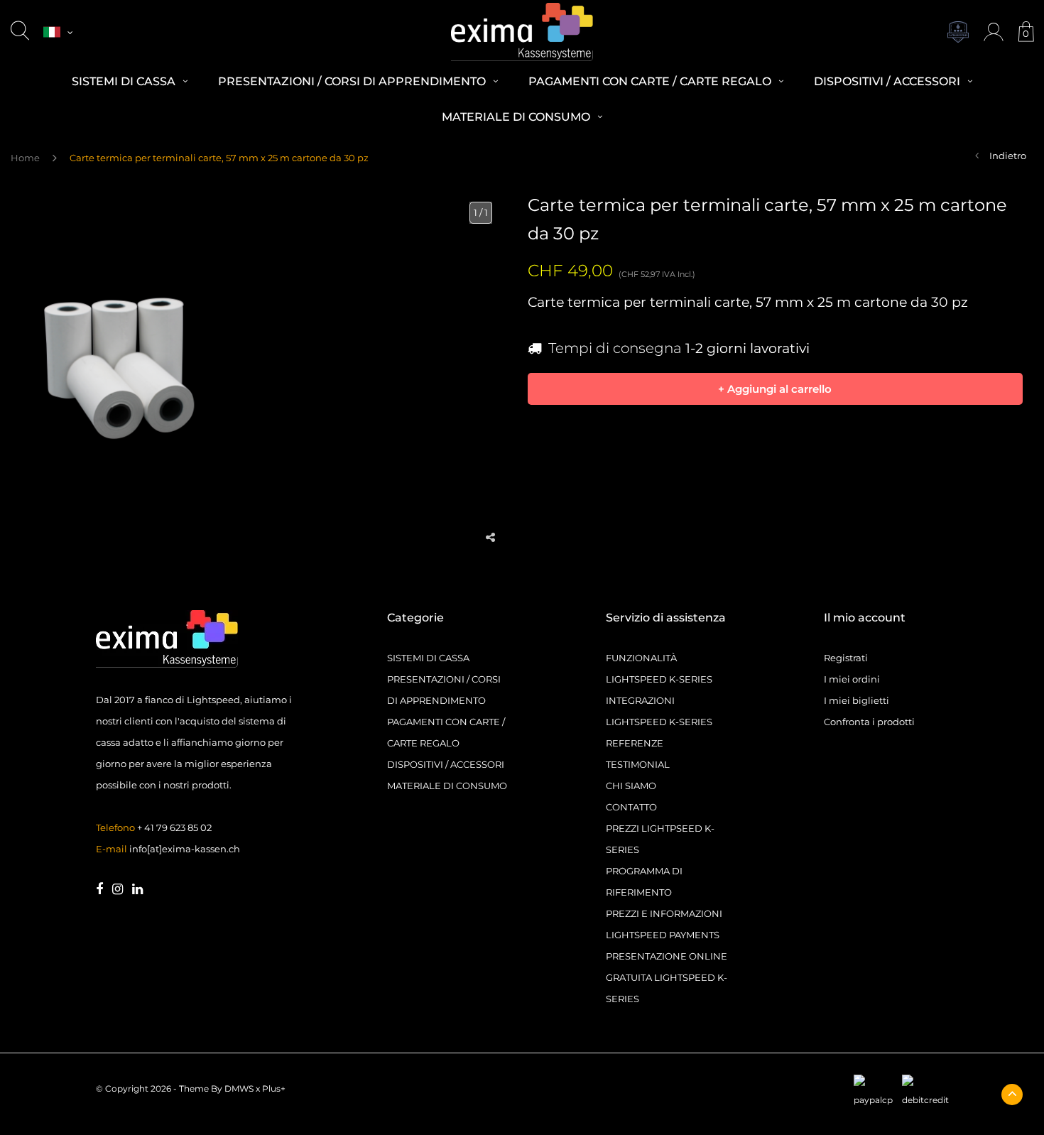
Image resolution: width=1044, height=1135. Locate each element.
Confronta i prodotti (869, 721)
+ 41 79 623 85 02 (174, 827)
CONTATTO (631, 807)
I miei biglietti (856, 700)
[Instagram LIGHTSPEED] (117, 890)
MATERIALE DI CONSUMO (447, 785)
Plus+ (274, 1088)
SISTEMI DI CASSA (428, 657)
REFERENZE (634, 743)
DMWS (239, 1088)
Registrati (846, 657)
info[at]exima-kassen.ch (184, 848)
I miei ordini (852, 679)
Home (25, 157)
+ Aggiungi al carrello (775, 388)
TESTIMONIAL (638, 764)
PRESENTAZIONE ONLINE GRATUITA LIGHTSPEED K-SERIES (666, 977)
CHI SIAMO (631, 785)
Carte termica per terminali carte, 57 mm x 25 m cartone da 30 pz (219, 157)
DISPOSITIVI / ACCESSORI (445, 764)
